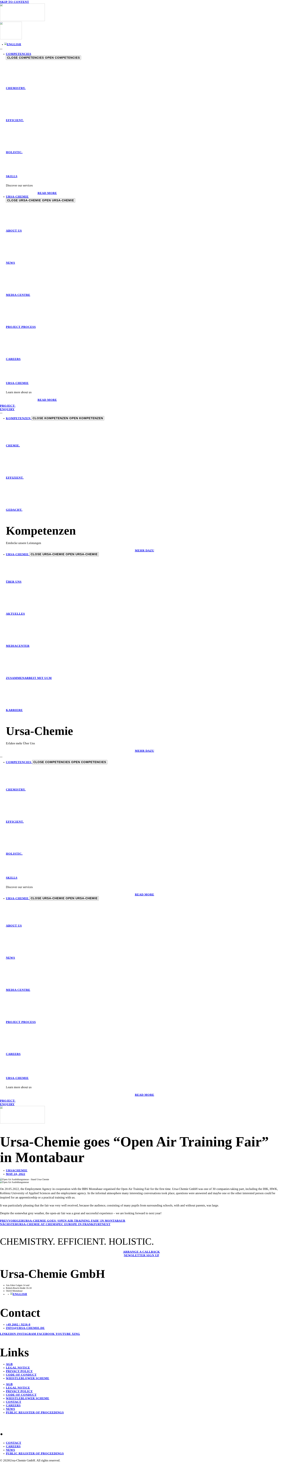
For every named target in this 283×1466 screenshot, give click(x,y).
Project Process (21, 326)
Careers (13, 359)
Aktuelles (15, 613)
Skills (11, 176)
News (10, 262)
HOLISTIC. (14, 152)
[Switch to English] (12, 44)
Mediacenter (17, 645)
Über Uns (14, 581)
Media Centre (18, 294)
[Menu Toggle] (1, 49)
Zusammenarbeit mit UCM (29, 677)
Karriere (14, 710)
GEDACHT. (14, 509)
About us (14, 230)
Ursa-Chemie (17, 383)
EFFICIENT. (15, 120)
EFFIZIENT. (15, 477)
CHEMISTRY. (16, 88)
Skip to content (14, 1)
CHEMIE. (13, 445)
